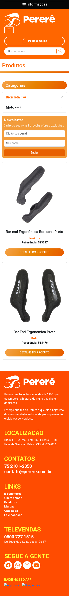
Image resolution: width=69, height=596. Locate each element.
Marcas (9, 506)
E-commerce (13, 493)
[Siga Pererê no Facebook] (8, 565)
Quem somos (13, 498)
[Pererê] (29, 383)
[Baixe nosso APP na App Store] (11, 585)
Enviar (34, 152)
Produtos (10, 502)
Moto (13, 107)
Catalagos (11, 510)
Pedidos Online (37, 40)
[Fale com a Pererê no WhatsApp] (18, 565)
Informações (36, 4)
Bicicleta (16, 97)
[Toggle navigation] (9, 29)
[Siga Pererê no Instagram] (27, 565)
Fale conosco (13, 515)
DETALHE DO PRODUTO (34, 252)
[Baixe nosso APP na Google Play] (31, 585)
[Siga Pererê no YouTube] (36, 565)
